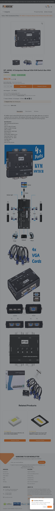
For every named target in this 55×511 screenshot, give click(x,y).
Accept (49, 506)
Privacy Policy (43, 504)
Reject (45, 506)
